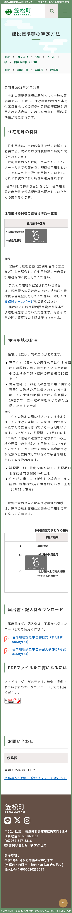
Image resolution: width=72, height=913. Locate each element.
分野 (38, 57)
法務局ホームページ (19, 301)
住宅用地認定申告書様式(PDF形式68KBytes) (37, 639)
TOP (7, 57)
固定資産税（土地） (26, 62)
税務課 (54, 70)
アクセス (40, 845)
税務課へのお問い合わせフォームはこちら (35, 778)
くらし (52, 57)
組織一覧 (22, 70)
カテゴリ (22, 57)
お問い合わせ (18, 845)
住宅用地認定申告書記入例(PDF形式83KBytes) (39, 651)
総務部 (39, 70)
